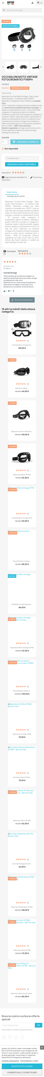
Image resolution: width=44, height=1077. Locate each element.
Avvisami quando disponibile (21, 164)
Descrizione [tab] (12, 192)
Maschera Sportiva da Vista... (22, 993)
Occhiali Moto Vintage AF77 (22, 518)
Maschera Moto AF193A (22, 820)
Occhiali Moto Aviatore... (22, 691)
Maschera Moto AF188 (22, 950)
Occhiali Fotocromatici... (22, 561)
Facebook (4, 1037)
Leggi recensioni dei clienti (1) (15, 177)
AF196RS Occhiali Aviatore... (22, 604)
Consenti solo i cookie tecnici (22, 1072)
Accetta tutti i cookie (22, 1066)
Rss (10, 1037)
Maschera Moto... (22, 388)
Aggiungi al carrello (25, 141)
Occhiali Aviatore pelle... (22, 777)
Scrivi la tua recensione (23, 300)
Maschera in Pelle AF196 (22, 734)
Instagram (22, 1037)
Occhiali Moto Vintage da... (22, 345)
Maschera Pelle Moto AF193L (22, 907)
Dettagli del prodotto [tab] (16, 196)
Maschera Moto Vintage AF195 (22, 648)
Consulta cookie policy (10, 1061)
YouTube (16, 1037)
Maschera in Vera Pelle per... (22, 431)
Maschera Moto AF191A (22, 475)
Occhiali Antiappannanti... (22, 864)
